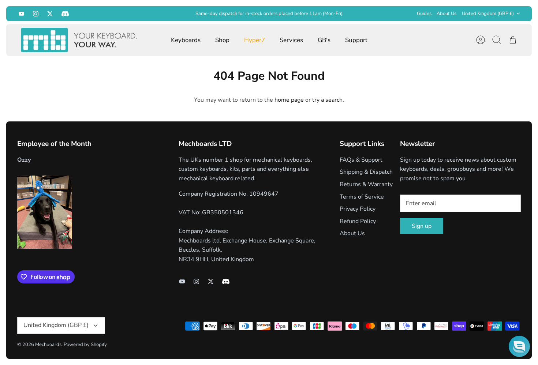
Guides (424, 13)
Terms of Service (362, 197)
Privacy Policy (358, 209)
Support (356, 40)
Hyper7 (254, 40)
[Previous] (156, 13)
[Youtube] (21, 13)
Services (291, 40)
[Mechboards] (79, 40)
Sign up (421, 226)
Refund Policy (358, 221)
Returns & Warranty (366, 184)
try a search (327, 100)
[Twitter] (50, 13)
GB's (324, 40)
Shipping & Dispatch (366, 172)
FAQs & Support (361, 160)
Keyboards (186, 40)
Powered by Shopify (85, 344)
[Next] (381, 13)
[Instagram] (36, 13)
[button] (519, 346)
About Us (446, 13)
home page (289, 100)
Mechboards (48, 344)
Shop (222, 40)
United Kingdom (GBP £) (488, 13)
